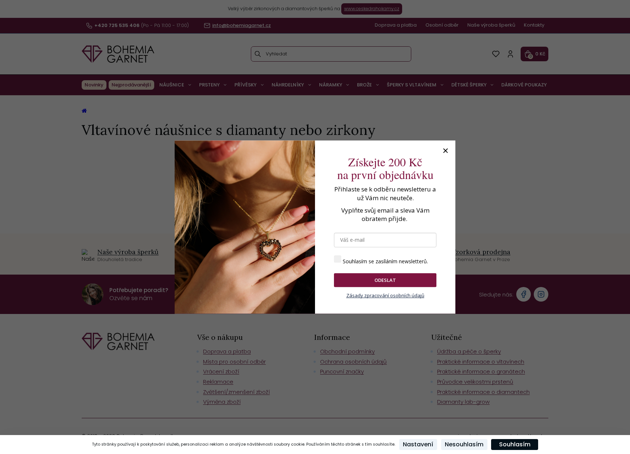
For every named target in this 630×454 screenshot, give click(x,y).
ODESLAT (385, 280)
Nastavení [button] (418, 444)
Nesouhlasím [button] (464, 444)
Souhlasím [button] (514, 444)
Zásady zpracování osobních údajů (385, 295)
